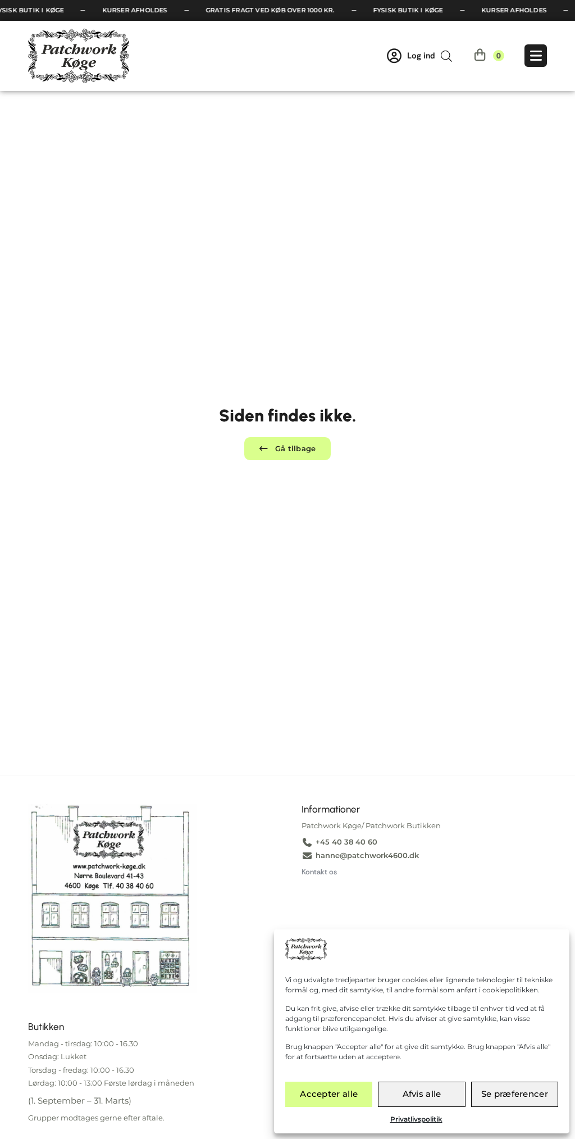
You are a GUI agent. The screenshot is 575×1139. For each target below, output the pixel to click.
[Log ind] (394, 55)
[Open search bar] (446, 56)
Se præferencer (514, 1093)
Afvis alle (422, 1093)
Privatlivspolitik (416, 1119)
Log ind (421, 55)
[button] (287, 448)
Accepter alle (329, 1093)
